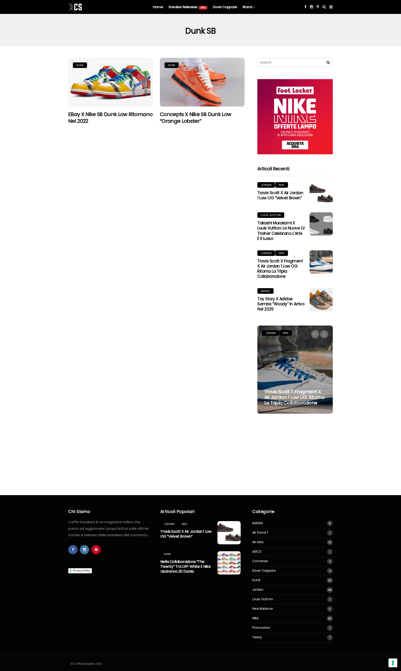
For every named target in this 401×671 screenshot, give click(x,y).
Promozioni (261, 628)
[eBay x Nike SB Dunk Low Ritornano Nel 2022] (110, 82)
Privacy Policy (81, 570)
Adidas (265, 291)
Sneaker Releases (186, 6)
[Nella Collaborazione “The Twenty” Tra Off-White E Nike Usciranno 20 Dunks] (229, 562)
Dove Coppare (225, 6)
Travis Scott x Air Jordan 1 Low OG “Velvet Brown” (280, 195)
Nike (282, 185)
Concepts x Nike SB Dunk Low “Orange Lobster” (195, 118)
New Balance (262, 609)
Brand (247, 6)
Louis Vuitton (271, 215)
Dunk (80, 65)
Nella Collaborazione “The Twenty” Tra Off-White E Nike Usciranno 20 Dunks (185, 566)
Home (158, 6)
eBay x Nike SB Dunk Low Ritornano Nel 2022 (110, 118)
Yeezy (257, 637)
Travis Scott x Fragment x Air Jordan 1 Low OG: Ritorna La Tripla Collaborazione (280, 268)
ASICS (256, 552)
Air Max (258, 542)
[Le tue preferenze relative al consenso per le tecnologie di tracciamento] (392, 662)
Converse (260, 561)
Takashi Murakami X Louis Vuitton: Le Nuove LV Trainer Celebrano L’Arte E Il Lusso (281, 230)
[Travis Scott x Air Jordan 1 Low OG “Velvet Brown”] (321, 193)
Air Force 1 (260, 533)
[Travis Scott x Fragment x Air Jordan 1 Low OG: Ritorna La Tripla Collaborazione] (321, 262)
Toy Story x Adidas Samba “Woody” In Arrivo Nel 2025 (280, 304)
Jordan (266, 185)
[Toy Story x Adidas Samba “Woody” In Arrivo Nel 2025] (321, 299)
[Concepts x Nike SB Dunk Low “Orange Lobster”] (202, 82)
